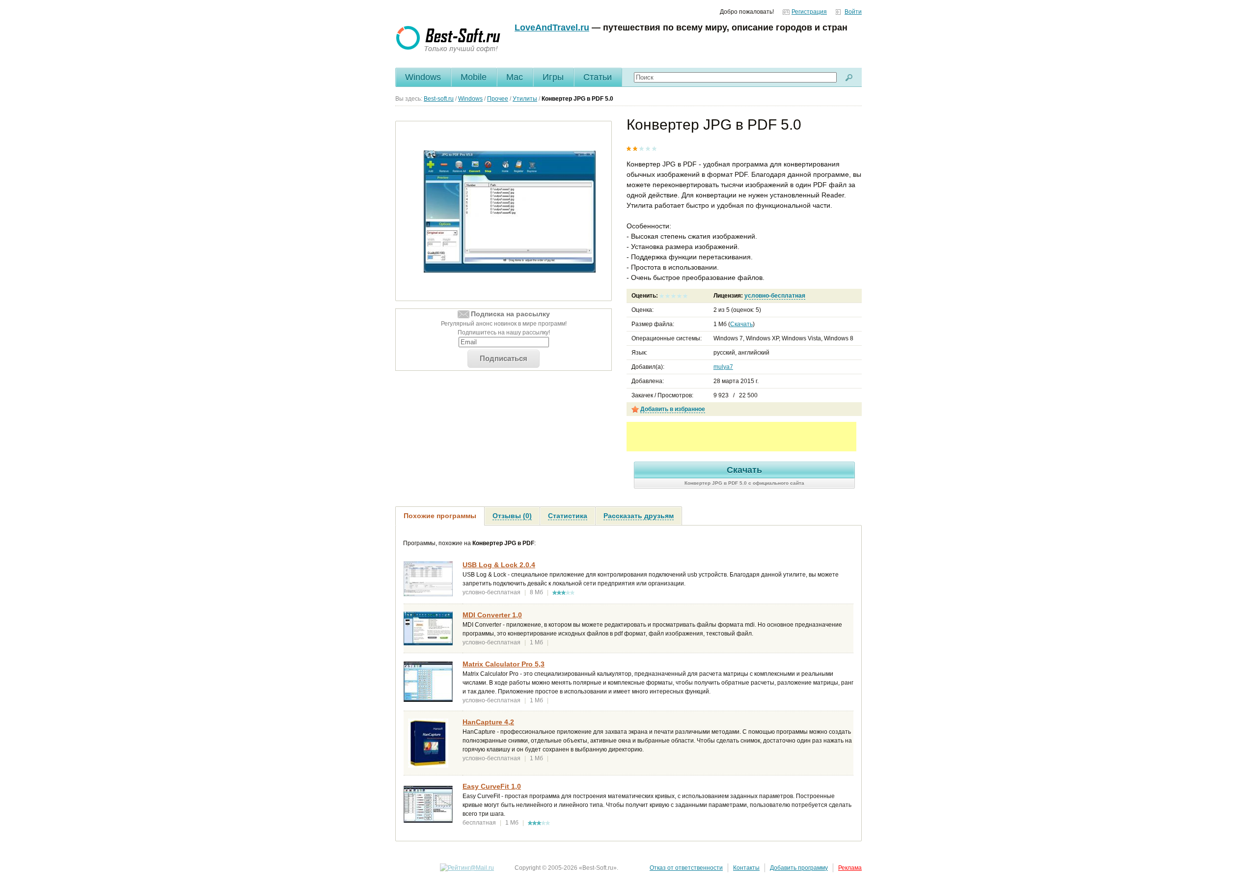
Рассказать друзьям (638, 516)
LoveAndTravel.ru (552, 27)
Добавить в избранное (672, 409)
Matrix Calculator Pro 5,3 (504, 664)
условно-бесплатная (774, 295)
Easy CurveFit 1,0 (492, 786)
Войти (853, 11)
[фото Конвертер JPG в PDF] (510, 211)
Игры (553, 77)
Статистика (567, 516)
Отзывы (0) (512, 516)
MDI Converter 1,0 (492, 615)
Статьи (597, 77)
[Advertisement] (741, 436)
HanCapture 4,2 (488, 722)
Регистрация (809, 11)
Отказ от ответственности (686, 867)
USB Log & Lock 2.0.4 (499, 565)
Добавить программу (799, 867)
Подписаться (503, 358)
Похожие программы (440, 516)
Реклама (850, 867)
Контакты (746, 867)
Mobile (474, 77)
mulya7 (723, 366)
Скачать (741, 324)
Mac (514, 77)
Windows (423, 77)
